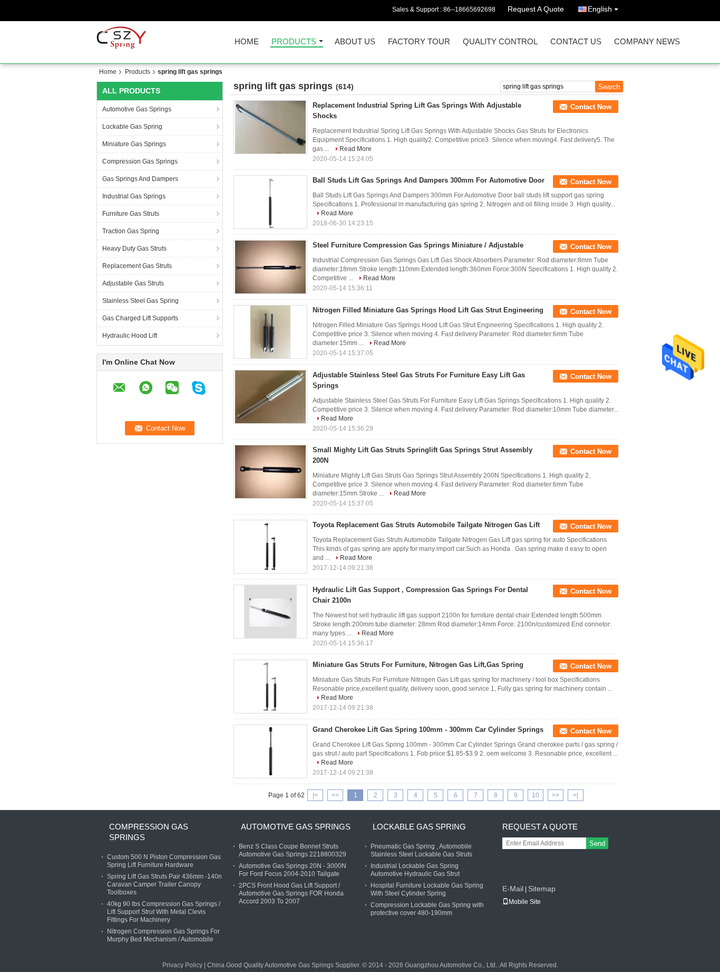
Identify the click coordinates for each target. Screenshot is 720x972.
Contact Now (590, 107)
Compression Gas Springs (140, 161)
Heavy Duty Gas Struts (134, 248)
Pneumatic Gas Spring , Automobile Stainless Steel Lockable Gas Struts (421, 850)
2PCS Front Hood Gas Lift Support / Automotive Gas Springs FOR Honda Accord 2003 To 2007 (291, 893)
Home (247, 42)
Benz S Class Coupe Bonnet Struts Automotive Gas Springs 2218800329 (292, 850)
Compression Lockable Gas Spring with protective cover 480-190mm (427, 909)
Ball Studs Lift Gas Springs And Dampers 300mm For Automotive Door (428, 180)
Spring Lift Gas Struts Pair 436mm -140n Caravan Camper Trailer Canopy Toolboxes (164, 884)
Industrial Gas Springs (134, 196)
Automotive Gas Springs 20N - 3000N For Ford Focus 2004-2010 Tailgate (292, 870)
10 (535, 795)
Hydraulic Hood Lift (129, 335)
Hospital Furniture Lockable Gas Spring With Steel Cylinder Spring (427, 889)
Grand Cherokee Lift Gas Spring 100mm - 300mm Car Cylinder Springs (428, 729)
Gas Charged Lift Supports (140, 318)
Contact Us (575, 42)
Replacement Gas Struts (137, 266)
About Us (355, 42)
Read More (355, 149)
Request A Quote (536, 9)
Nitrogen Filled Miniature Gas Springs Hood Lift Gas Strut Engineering (428, 310)
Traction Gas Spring (130, 231)
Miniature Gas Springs (134, 144)
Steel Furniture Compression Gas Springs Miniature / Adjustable (418, 245)
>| (575, 795)
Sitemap (542, 888)
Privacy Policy (182, 965)
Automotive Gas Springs (136, 109)
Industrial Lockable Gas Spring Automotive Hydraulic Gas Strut (415, 870)
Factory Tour (419, 42)
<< (335, 795)
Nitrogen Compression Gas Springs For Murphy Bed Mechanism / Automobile (163, 935)
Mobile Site (525, 902)
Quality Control (500, 42)
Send (597, 843)
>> (555, 795)
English (600, 9)
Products (293, 42)
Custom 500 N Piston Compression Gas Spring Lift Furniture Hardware (164, 861)
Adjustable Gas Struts (133, 283)
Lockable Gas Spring (132, 126)
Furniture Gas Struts (130, 213)
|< (315, 795)
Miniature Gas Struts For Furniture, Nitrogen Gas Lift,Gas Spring (418, 665)
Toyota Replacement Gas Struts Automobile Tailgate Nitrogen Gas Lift (426, 525)
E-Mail (512, 888)
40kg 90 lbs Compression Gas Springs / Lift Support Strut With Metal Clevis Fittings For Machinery (163, 911)
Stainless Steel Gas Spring (140, 300)
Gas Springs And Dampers (140, 179)
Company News (647, 42)
